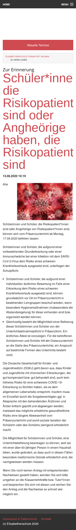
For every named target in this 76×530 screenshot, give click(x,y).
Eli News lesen (19, 59)
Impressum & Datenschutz (20, 519)
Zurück (7, 502)
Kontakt (46, 519)
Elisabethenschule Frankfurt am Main (27, 56)
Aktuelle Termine (38, 45)
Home (6, 4)
